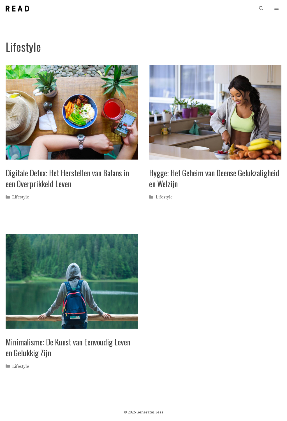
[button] (261, 8)
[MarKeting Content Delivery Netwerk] (17, 8)
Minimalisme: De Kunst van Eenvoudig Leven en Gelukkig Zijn (68, 347)
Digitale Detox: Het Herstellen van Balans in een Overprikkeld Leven (67, 178)
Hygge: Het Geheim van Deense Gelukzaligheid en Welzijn (214, 178)
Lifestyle (20, 197)
